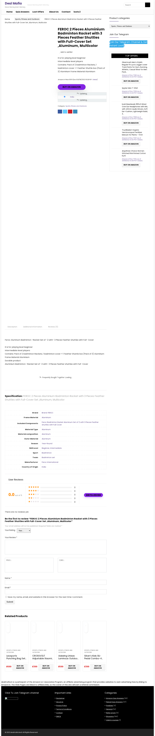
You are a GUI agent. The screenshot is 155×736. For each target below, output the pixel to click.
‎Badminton (47, 453)
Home (9, 11)
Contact (66, 11)
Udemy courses (112, 720)
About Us (53, 11)
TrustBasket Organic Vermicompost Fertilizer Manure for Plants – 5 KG (132, 132)
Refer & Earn (111, 713)
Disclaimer (60, 698)
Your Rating (10, 530)
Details (95, 79)
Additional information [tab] (32, 327)
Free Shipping (15, 29)
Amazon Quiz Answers (115, 698)
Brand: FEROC (47, 413)
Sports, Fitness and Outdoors (27, 19)
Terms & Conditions (64, 709)
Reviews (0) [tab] (53, 327)
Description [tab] (12, 327)
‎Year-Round (47, 443)
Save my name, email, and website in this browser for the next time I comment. (45, 597)
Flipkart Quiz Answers (114, 702)
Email (8, 587)
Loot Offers (38, 11)
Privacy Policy (61, 705)
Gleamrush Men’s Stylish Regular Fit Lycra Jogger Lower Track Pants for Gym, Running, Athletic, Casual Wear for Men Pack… (134, 67)
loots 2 (77, 11)
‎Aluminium (46, 417)
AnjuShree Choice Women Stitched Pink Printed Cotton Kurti (134, 153)
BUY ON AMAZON (72, 87)
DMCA (58, 716)
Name (8, 578)
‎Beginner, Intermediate (52, 448)
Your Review (11, 537)
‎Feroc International (50, 462)
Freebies (109, 705)
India (72, 97)
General (109, 709)
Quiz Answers (22, 11)
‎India (44, 467)
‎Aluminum (46, 429)
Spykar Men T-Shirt (130, 88)
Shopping (110, 716)
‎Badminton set (48, 457)
